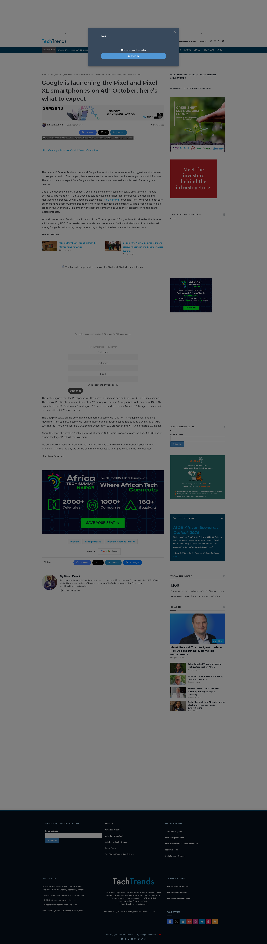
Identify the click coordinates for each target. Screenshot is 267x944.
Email (103, 36)
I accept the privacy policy (134, 50)
